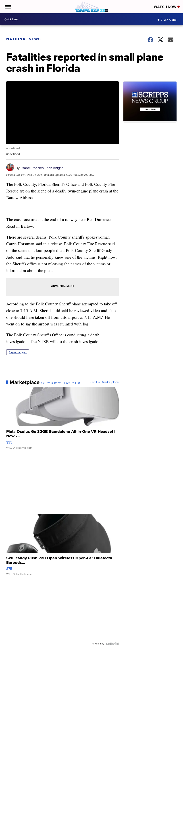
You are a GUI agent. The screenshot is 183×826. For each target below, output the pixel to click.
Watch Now (165, 7)
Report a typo (18, 352)
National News (23, 39)
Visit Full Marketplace (104, 382)
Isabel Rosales (32, 168)
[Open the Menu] (7, 6)
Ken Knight (54, 168)
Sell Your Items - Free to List (60, 383)
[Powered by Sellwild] (112, 643)
